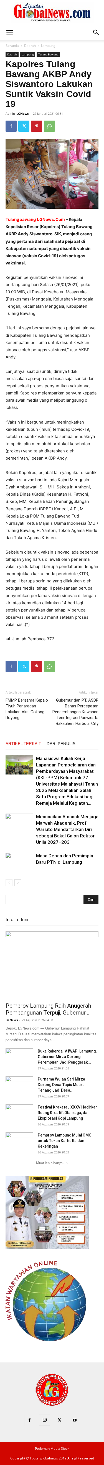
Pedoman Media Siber (52, 1448)
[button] (9, 32)
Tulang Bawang (48, 54)
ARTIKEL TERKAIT (23, 743)
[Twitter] (23, 126)
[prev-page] (9, 882)
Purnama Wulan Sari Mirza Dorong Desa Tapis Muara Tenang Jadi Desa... (61, 1084)
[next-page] (17, 882)
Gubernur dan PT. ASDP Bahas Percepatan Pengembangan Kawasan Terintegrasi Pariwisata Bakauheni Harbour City (75, 712)
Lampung (48, 45)
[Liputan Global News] (52, 12)
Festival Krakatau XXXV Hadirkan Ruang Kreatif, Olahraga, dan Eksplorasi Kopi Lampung (68, 1112)
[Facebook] (11, 126)
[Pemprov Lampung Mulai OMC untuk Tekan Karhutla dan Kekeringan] (19, 1142)
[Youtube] (74, 1420)
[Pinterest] (36, 126)
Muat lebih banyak (50, 1162)
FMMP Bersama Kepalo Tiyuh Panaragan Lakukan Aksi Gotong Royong (27, 709)
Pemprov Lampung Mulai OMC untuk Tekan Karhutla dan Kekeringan (64, 1140)
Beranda (12, 45)
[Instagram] (44, 1420)
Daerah (30, 45)
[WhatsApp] (49, 126)
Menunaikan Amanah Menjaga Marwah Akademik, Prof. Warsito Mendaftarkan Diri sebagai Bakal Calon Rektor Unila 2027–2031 (67, 829)
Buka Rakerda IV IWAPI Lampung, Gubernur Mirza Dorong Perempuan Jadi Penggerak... (67, 1056)
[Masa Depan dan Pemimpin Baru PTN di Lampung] (19, 862)
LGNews (22, 113)
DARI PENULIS (61, 743)
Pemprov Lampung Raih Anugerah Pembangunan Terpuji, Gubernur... (48, 1009)
